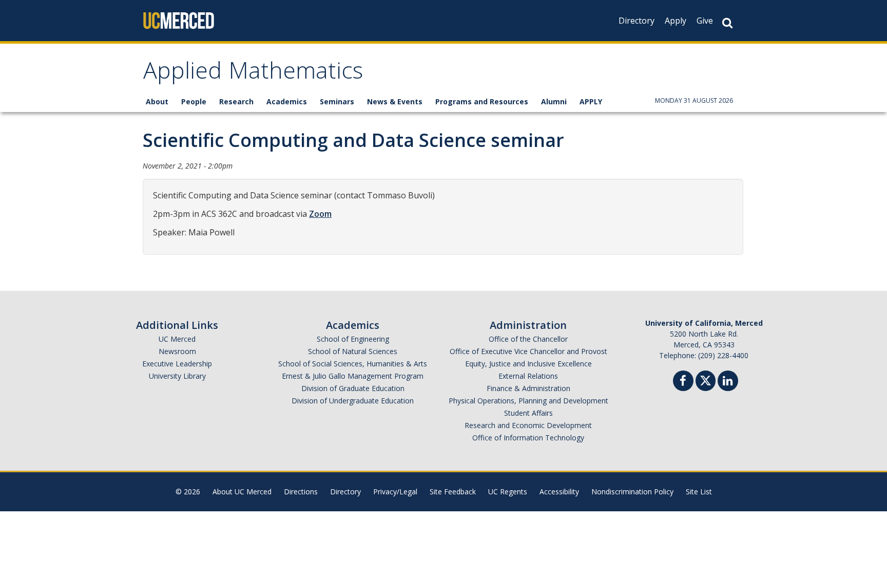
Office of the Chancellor (528, 339)
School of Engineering (353, 339)
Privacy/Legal (395, 491)
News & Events (394, 101)
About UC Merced (242, 491)
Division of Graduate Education (352, 388)
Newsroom (177, 351)
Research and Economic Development (528, 425)
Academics (286, 101)
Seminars (337, 101)
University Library (177, 376)
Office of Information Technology (528, 437)
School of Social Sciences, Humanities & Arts (352, 363)
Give (705, 20)
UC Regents (507, 491)
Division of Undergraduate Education (353, 400)
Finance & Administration (528, 388)
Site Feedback (453, 491)
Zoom (320, 213)
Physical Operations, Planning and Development (528, 400)
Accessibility (559, 491)
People (193, 101)
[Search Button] (727, 23)
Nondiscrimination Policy (632, 491)
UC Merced (177, 339)
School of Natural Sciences (352, 351)
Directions (301, 491)
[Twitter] (705, 379)
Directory (636, 20)
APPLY (591, 101)
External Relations (528, 376)
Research (236, 101)
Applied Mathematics (253, 74)
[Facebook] (683, 382)
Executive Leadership (177, 363)
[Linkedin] (728, 382)
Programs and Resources (481, 101)
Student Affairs (528, 413)
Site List (699, 491)
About (157, 101)
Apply (675, 20)
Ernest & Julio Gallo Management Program (352, 376)
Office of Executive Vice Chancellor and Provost (528, 351)
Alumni (554, 101)
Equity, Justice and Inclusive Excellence (528, 363)
